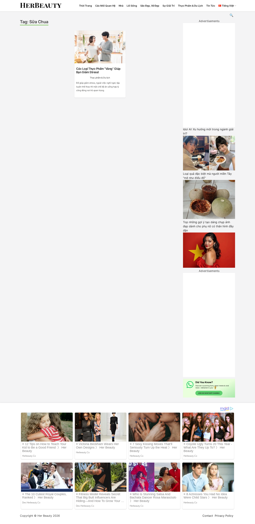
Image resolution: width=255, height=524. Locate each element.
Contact (207, 515)
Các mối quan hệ (105, 5)
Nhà (121, 5)
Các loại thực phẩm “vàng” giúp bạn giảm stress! (98, 70)
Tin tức (210, 5)
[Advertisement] (209, 75)
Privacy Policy (224, 515)
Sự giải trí (169, 5)
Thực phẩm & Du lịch (190, 5)
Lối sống (132, 5)
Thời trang (85, 5)
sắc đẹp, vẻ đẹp (149, 5)
